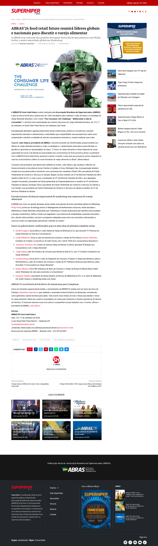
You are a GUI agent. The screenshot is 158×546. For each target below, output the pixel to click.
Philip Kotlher (45, 340)
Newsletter (68, 3)
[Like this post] (30, 349)
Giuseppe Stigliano (23, 276)
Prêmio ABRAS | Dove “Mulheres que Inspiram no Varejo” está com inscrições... (135, 494)
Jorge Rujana (21, 252)
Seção (18, 19)
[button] (127, 42)
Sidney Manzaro (22, 269)
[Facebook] (137, 11)
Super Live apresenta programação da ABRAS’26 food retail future (135, 506)
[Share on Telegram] (61, 349)
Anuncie (90, 3)
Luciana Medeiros (22, 238)
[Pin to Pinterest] (46, 349)
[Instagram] (143, 11)
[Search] (129, 11)
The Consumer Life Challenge (64, 340)
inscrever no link (66, 328)
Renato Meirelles (90, 238)
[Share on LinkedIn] (51, 349)
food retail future (29, 340)
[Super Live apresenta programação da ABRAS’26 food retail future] (120, 506)
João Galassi (35, 306)
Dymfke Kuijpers (22, 231)
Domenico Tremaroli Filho (26, 245)
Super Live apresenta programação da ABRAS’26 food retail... (55, 431)
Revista (79, 3)
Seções (37, 3)
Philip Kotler (16, 207)
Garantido (23, 292)
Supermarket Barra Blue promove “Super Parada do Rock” (24, 431)
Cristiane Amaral (22, 259)
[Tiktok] (146, 11)
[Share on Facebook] (36, 349)
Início (13, 19)
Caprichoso (33, 292)
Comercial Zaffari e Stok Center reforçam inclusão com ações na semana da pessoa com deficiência (132, 143)
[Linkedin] (140, 11)
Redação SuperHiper (26, 44)
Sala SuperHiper (52, 3)
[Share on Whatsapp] (56, 349)
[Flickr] (135, 11)
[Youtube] (132, 11)
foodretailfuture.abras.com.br (23, 324)
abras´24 (16, 340)
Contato (101, 3)
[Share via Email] (66, 349)
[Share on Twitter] (41, 349)
